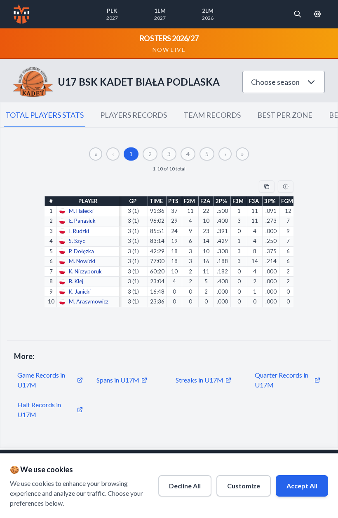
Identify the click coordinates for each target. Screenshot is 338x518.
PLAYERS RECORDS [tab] (133, 114)
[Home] (21, 14)
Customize (243, 486)
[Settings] (317, 14)
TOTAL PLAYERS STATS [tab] (44, 114)
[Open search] (297, 14)
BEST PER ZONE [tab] (284, 114)
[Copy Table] (267, 186)
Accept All (301, 486)
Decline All (185, 486)
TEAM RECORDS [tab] (212, 114)
